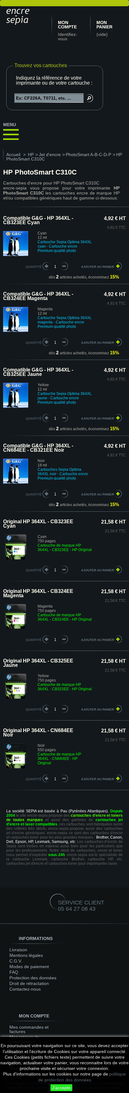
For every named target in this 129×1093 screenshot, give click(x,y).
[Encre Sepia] (26, 15)
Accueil (13, 154)
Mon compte (67, 24)
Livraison (18, 949)
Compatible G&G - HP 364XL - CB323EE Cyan (38, 220)
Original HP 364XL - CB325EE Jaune (38, 663)
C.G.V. (15, 960)
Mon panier (104, 24)
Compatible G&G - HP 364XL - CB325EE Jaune (38, 372)
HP (31, 154)
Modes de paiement (29, 966)
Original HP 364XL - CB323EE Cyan (38, 524)
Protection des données (32, 977)
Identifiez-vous (67, 36)
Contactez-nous (25, 989)
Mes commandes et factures (29, 1029)
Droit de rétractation (29, 983)
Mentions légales (26, 955)
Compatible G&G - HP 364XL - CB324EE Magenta (38, 296)
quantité (34, 266)
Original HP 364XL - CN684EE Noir (38, 732)
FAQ (13, 972)
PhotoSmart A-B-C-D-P (88, 154)
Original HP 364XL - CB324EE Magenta (38, 593)
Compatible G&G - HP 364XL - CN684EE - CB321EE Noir (38, 448)
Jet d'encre (50, 154)
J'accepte (61, 1087)
